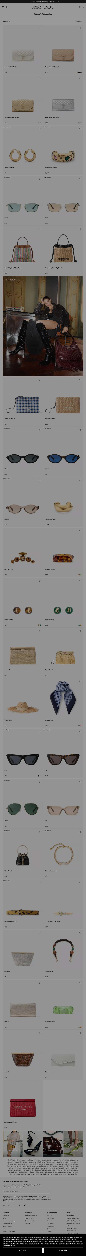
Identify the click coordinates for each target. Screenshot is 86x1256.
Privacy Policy (10, 1246)
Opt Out (22, 1250)
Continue (63, 1250)
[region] (43, 1245)
